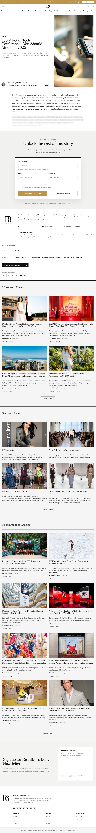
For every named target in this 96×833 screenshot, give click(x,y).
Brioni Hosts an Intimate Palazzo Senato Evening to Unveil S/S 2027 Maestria (70, 709)
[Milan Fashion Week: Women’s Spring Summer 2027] (71, 476)
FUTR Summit (36, 257)
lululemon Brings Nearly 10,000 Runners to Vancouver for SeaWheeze (21, 562)
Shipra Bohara (6, 338)
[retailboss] (48, 6)
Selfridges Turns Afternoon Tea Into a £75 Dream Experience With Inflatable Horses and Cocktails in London (23, 663)
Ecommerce (38, 11)
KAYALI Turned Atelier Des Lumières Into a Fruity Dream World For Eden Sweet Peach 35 (71, 325)
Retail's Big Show (69, 257)
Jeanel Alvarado (14, 85)
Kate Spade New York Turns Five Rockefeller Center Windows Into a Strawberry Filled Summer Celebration (71, 663)
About (48, 817)
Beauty (30, 11)
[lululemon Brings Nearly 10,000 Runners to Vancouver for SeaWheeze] (24, 546)
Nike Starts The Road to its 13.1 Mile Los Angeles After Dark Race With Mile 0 (71, 612)
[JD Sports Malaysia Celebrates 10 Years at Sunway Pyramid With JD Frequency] (24, 693)
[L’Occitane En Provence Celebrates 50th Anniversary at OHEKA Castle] (71, 358)
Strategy (85, 11)
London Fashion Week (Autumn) (16, 491)
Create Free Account (87, 2)
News (10, 576)
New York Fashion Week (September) (65, 450)
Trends (18, 11)
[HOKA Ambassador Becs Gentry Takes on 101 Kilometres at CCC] (71, 546)
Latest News (16, 817)
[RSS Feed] (34, 808)
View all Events (48, 398)
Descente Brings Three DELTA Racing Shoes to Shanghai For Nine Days (23, 612)
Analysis (64, 11)
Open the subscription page (68, 777)
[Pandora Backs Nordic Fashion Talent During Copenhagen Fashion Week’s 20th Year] (24, 308)
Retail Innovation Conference (51, 257)
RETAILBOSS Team (54, 338)
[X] (17, 808)
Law (70, 11)
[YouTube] (20, 808)
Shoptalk (79, 257)
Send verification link (33, 193)
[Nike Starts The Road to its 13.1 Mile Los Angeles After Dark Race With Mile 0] (71, 595)
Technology (48, 11)
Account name (23, 161)
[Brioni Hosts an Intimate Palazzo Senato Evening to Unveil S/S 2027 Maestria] (71, 693)
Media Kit (80, 820)
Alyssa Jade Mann (7, 625)
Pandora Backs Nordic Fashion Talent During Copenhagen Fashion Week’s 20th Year (22, 325)
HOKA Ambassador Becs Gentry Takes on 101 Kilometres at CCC (69, 562)
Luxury (3, 11)
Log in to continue (63, 193)
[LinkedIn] (31, 808)
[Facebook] (14, 808)
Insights (10, 11)
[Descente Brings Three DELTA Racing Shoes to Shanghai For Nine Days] (24, 595)
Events (4, 36)
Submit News (80, 817)
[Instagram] (24, 808)
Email (20, 173)
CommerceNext (19, 257)
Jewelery (11, 341)
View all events (48, 509)
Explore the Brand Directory (12, 265)
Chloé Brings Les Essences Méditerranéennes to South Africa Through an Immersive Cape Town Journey (23, 376)
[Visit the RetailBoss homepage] (8, 220)
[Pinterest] (27, 808)
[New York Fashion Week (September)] (71, 434)
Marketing (77, 11)
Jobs (16, 823)
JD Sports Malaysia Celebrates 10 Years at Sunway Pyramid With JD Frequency (24, 709)
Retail (24, 11)
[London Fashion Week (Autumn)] (24, 476)
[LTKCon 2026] (24, 434)
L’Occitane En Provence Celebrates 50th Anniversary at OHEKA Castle (66, 375)
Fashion (56, 11)
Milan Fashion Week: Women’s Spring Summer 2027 (69, 492)
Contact (48, 823)
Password (52, 173)
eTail (28, 257)
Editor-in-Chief (48, 820)
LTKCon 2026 (8, 450)
